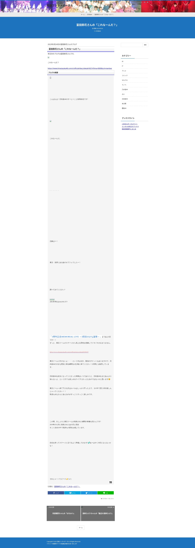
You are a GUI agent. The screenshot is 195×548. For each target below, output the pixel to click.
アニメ (124, 71)
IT (122, 66)
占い (123, 94)
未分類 (124, 104)
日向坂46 (98, 31)
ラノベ (124, 85)
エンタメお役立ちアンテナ (130, 126)
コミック (125, 75)
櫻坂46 (124, 108)
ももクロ (125, 80)
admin (112, 499)
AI (122, 61)
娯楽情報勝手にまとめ (129, 129)
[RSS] (141, 2)
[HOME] (147, 2)
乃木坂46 (125, 89)
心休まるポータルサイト (130, 124)
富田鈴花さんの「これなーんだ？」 (67, 486)
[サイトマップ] (144, 2)
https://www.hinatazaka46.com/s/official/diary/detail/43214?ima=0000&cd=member (80, 68)
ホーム (81, 528)
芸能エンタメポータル (60, 5)
